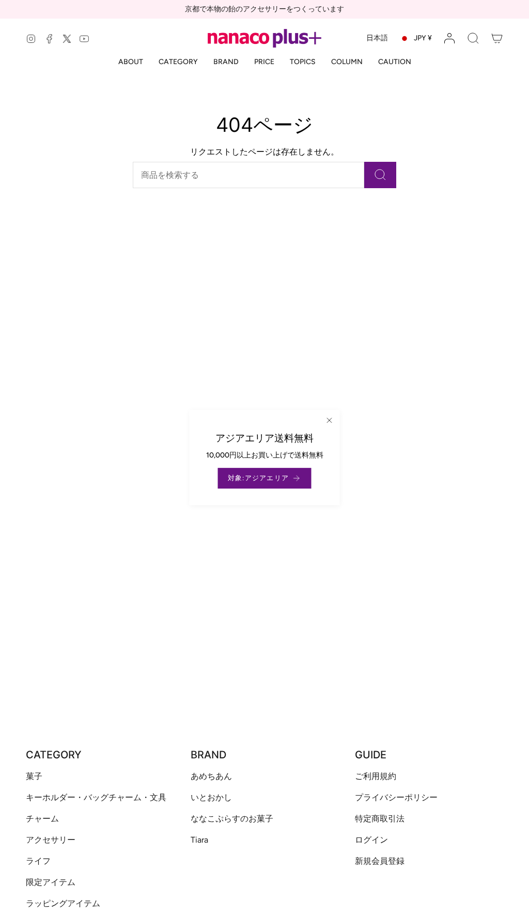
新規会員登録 (379, 861)
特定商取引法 (379, 818)
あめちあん (211, 776)
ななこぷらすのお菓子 (232, 818)
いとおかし (211, 797)
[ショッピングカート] (497, 38)
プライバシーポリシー (396, 797)
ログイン (371, 840)
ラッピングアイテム (63, 903)
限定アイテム (50, 882)
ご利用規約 (375, 776)
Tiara (199, 840)
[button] (473, 38)
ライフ (38, 861)
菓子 (34, 776)
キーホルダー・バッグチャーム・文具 (96, 797)
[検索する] (380, 175)
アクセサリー (50, 840)
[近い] (329, 420)
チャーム (42, 818)
